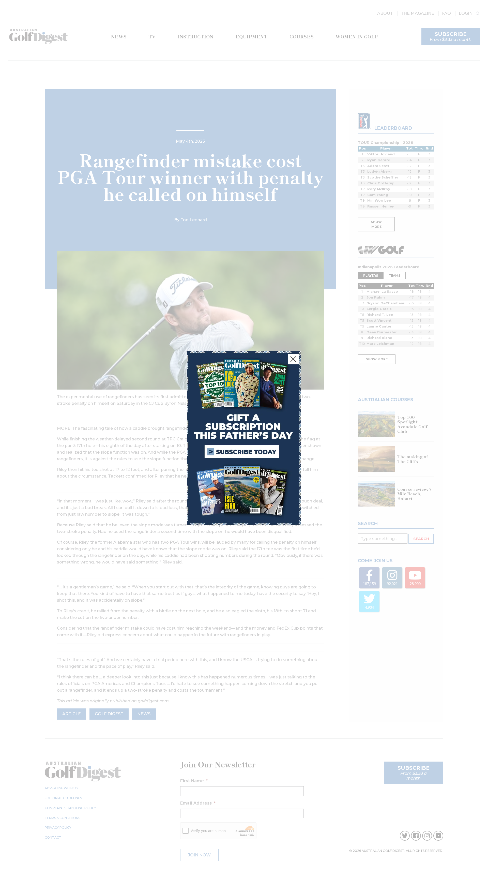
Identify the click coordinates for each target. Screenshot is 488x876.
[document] (244, 438)
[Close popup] (293, 359)
